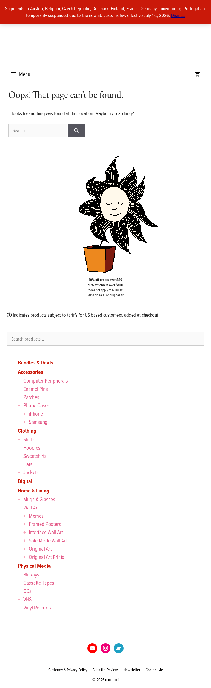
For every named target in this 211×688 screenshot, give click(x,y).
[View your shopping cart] (197, 74)
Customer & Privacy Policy (67, 670)
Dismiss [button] (178, 15)
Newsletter (131, 670)
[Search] (76, 130)
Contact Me (154, 670)
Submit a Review (105, 670)
